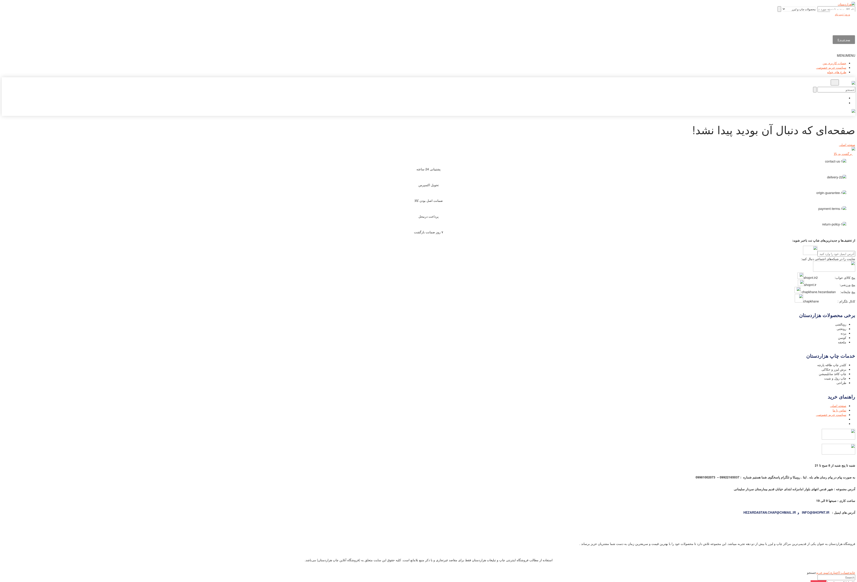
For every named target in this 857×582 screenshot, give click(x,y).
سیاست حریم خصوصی (831, 67)
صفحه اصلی (847, 144)
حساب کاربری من (834, 63)
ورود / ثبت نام (842, 14)
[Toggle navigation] (835, 82)
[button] (846, 55)
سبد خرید (844, 40)
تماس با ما (839, 410)
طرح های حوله (836, 72)
